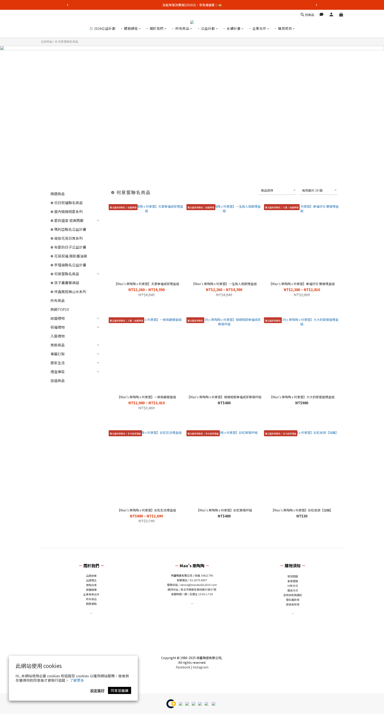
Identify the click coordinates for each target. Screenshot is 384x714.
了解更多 (77, 680)
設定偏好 (97, 690)
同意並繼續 (119, 690)
